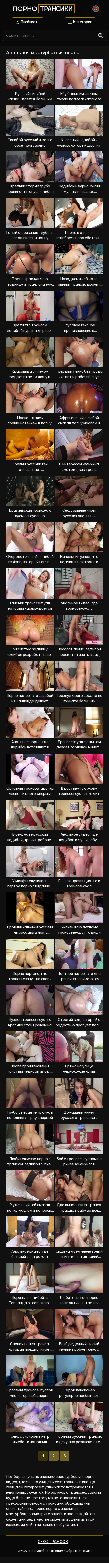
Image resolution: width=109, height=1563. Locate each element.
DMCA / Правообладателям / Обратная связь (55, 1550)
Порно (42, 8)
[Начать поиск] (101, 35)
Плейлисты (30, 21)
